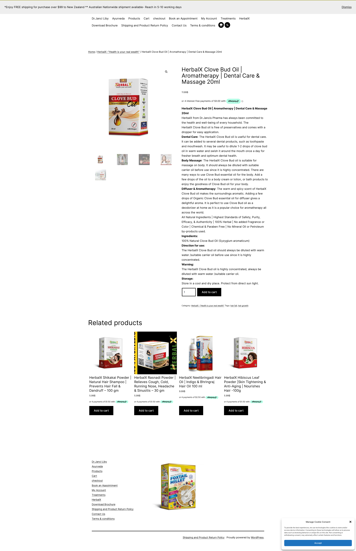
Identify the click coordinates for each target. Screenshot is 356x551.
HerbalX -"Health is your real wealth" (118, 51)
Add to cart (209, 292)
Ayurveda (118, 18)
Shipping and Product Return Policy (144, 25)
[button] (350, 521)
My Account (209, 18)
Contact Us (179, 25)
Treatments (228, 18)
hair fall (233, 305)
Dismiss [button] (347, 7)
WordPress (257, 537)
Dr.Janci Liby (100, 18)
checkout (159, 18)
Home (91, 51)
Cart (146, 18)
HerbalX (244, 18)
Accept (318, 543)
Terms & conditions (202, 25)
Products (134, 18)
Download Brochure (105, 25)
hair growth (243, 305)
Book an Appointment (183, 18)
